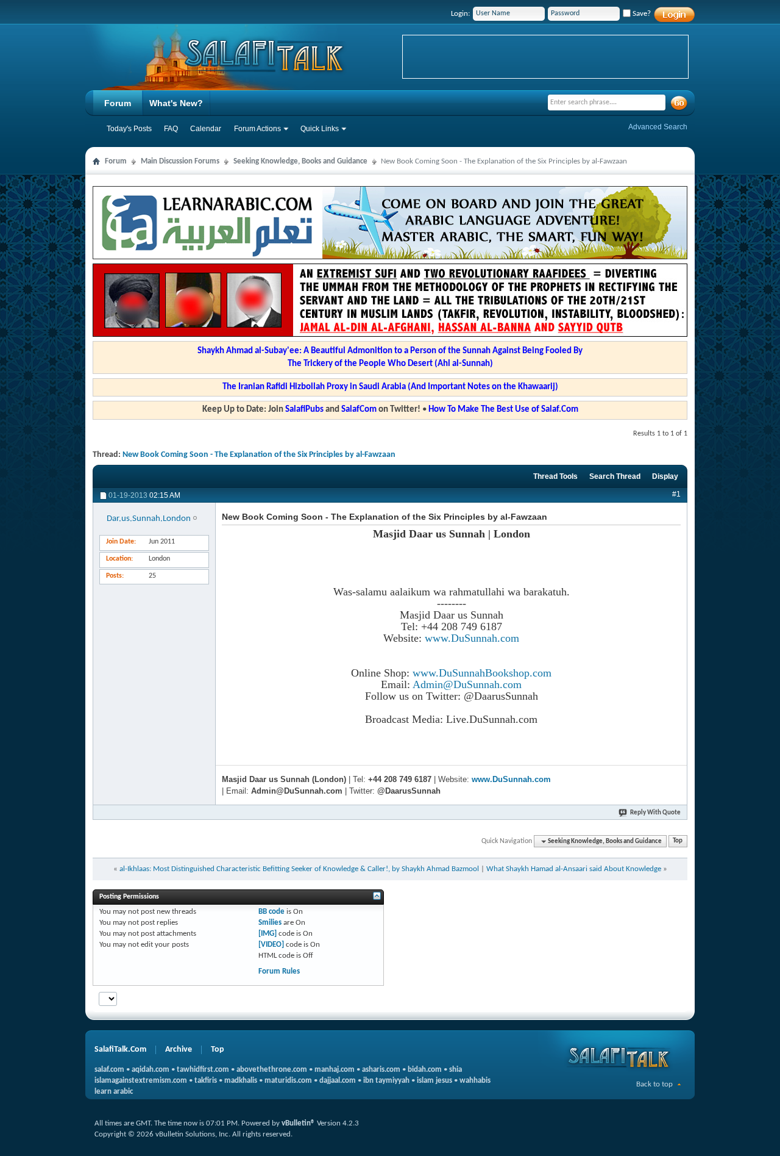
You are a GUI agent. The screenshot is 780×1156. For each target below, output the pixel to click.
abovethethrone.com (271, 1070)
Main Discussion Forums (180, 161)
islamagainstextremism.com (140, 1081)
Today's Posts (129, 128)
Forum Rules (279, 971)
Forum (117, 103)
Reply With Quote (655, 813)
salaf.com (109, 1070)
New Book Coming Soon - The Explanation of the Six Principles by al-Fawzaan (258, 454)
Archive (178, 1049)
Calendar (205, 128)
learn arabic (113, 1092)
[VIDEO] (271, 945)
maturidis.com (288, 1081)
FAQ (171, 128)
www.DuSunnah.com (472, 638)
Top (677, 841)
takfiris (205, 1081)
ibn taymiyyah (386, 1081)
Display (665, 476)
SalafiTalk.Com (120, 1049)
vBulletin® (298, 1123)
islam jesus (434, 1081)
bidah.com (425, 1070)
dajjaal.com (337, 1081)
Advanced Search (657, 127)
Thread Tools (555, 476)
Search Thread (614, 476)
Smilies (270, 923)
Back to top (654, 1084)
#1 (676, 494)
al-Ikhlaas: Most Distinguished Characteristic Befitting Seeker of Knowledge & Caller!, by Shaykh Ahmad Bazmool (299, 869)
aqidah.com (150, 1070)
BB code (271, 912)
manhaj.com (334, 1070)
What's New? (176, 103)
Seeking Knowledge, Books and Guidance (300, 161)
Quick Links (319, 128)
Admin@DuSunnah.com (467, 684)
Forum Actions (257, 128)
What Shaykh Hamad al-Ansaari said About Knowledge (573, 869)
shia (455, 1070)
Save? (641, 14)
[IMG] (267, 934)
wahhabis (475, 1081)
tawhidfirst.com (203, 1070)
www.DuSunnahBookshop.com (482, 673)
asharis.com (381, 1070)
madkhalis (240, 1081)
